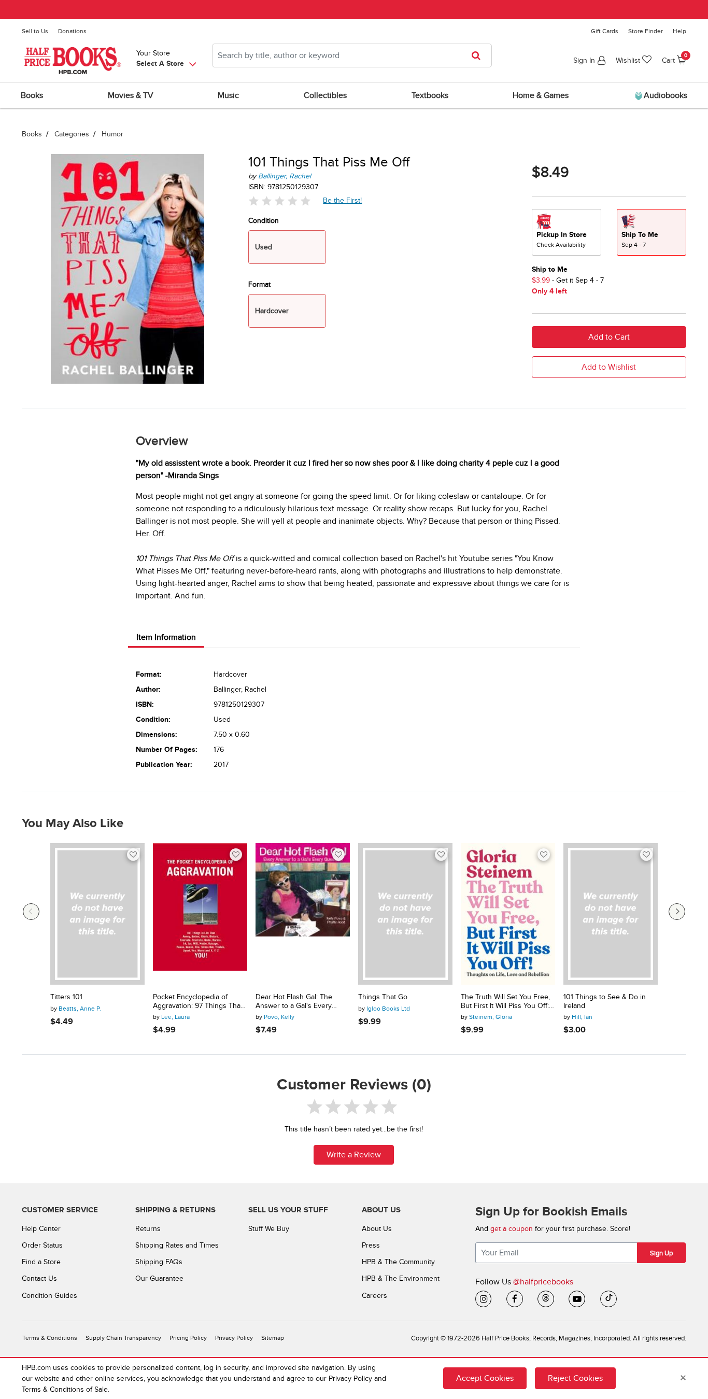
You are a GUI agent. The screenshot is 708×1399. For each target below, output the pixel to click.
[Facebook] (514, 1299)
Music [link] (228, 95)
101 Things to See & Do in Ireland (604, 1001)
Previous (31, 911)
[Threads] (545, 1299)
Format (259, 284)
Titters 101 (66, 997)
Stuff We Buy (268, 1228)
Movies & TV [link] (130, 95)
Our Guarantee (159, 1278)
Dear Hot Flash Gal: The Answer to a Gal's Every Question (294, 1002)
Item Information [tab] (166, 637)
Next (677, 911)
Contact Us (39, 1278)
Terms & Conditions (49, 1338)
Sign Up (661, 1253)
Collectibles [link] (325, 95)
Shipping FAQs (158, 1261)
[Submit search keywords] (479, 55)
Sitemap (272, 1338)
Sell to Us (35, 31)
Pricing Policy (188, 1338)
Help (679, 31)
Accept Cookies (485, 1378)
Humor (112, 134)
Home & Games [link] (541, 95)
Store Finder (645, 31)
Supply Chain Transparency (123, 1338)
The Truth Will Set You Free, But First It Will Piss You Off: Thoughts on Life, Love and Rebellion (505, 1002)
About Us (377, 1228)
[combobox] (352, 55)
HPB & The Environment (401, 1278)
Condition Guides (49, 1295)
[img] (279, 200)
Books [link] (32, 95)
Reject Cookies (575, 1378)
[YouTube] (577, 1299)
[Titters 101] (97, 914)
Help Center (41, 1228)
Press (371, 1245)
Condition (263, 220)
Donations (72, 31)
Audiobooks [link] (664, 95)
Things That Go (382, 997)
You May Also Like (72, 823)
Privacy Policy (234, 1338)
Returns (148, 1228)
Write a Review (354, 1155)
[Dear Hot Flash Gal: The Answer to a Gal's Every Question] (303, 914)
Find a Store (41, 1261)
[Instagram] (483, 1299)
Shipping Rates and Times (177, 1245)
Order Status (42, 1245)
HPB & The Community (398, 1261)
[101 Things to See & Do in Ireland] (610, 914)
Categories (71, 134)
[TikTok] (608, 1299)
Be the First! (342, 200)
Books (32, 134)
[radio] (566, 232)
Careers (374, 1295)
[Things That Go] (405, 914)
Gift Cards (604, 31)
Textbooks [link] (430, 95)
